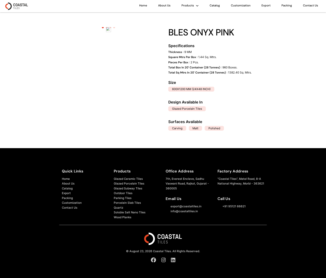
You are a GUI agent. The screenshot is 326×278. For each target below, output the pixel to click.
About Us (164, 5)
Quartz (118, 207)
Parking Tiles (122, 198)
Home (143, 5)
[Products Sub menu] (197, 6)
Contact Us (310, 5)
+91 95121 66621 (234, 206)
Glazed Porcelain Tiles (129, 183)
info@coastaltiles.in (184, 211)
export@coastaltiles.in (186, 206)
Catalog (215, 5)
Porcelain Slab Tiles (127, 202)
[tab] (103, 27)
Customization (241, 5)
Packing (286, 5)
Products (187, 5)
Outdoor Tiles (123, 193)
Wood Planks (122, 217)
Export (266, 5)
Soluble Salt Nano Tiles (129, 212)
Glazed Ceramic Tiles (128, 179)
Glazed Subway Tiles (128, 188)
